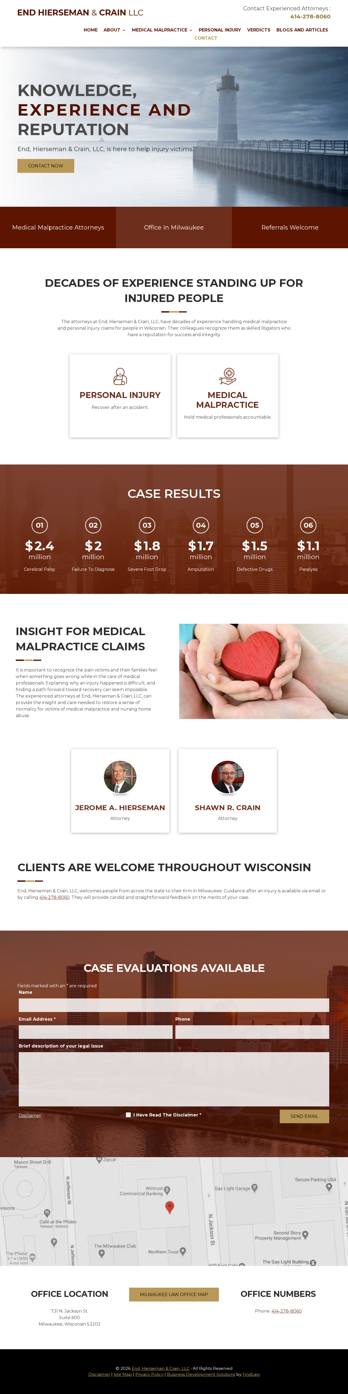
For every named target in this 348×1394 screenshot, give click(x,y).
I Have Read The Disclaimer (167, 1115)
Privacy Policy (149, 1374)
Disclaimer (30, 1115)
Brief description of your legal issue (61, 1046)
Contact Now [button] (45, 165)
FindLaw (251, 1374)
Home (91, 30)
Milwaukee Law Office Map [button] (174, 1294)
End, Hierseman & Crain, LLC (160, 1368)
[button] (342, 1354)
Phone (182, 1019)
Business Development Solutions (201, 1374)
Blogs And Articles (302, 30)
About (112, 30)
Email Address (37, 1019)
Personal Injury (220, 30)
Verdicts (259, 30)
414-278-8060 (310, 16)
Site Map (123, 1374)
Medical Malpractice (159, 30)
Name (25, 992)
